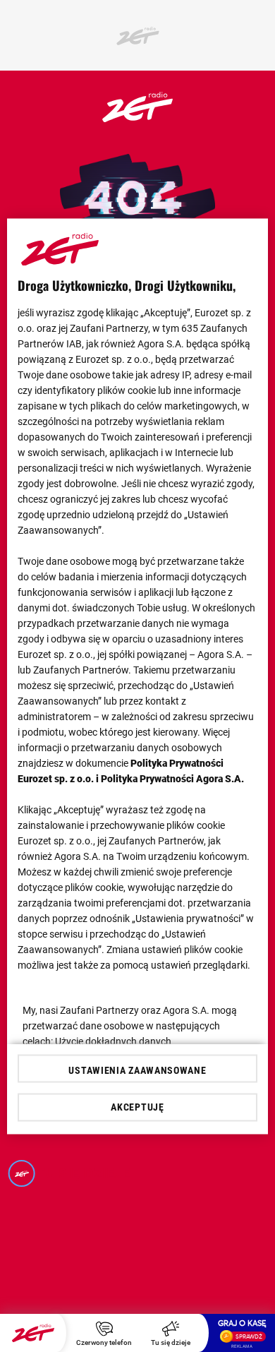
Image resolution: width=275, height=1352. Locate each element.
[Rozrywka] (137, 117)
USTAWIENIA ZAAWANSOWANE (137, 1069)
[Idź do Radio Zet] (33, 1333)
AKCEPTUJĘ (137, 1107)
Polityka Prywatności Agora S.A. (172, 778)
